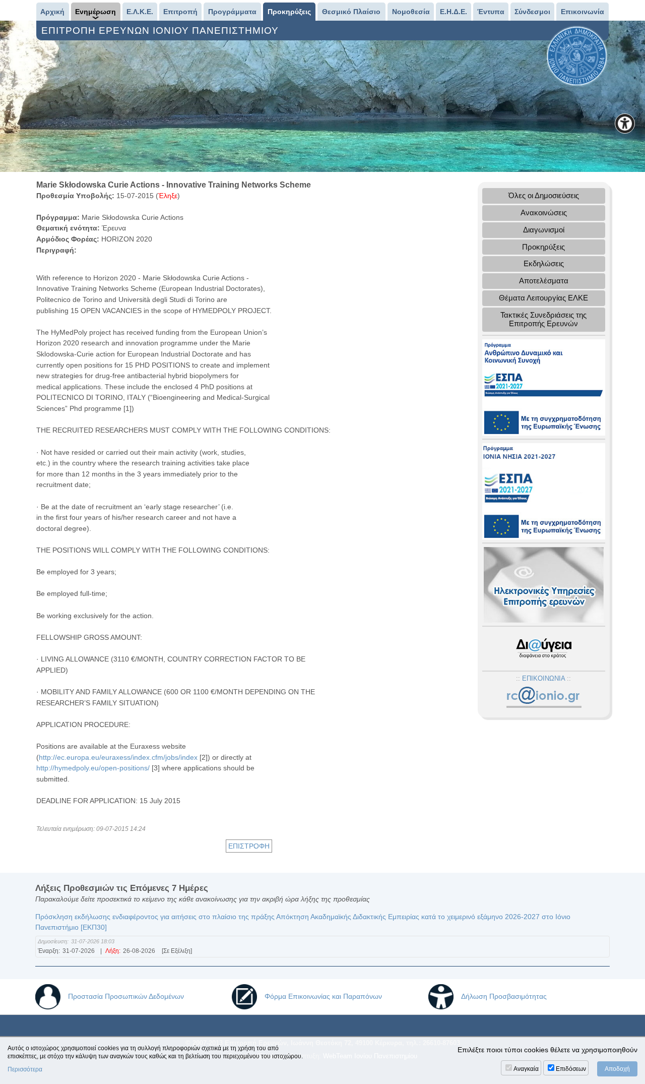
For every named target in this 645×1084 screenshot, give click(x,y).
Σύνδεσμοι (532, 12)
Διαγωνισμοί (543, 229)
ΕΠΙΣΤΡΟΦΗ (249, 846)
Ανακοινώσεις (544, 212)
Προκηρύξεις (289, 12)
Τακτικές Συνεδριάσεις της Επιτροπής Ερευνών (543, 319)
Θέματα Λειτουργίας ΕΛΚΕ (543, 297)
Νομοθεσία (411, 12)
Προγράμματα (232, 12)
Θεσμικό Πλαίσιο (351, 12)
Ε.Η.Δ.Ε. (453, 12)
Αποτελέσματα (543, 280)
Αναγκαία (526, 1068)
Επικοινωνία (582, 12)
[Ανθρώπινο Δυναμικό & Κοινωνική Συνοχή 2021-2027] (543, 386)
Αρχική (52, 12)
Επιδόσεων (571, 1068)
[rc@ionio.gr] (543, 697)
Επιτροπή (180, 12)
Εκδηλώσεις (544, 263)
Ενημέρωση (95, 12)
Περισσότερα (25, 1069)
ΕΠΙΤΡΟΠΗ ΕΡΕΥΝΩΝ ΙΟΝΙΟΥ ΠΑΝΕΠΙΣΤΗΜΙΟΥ (161, 30)
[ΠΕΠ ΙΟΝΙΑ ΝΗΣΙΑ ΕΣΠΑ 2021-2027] (543, 490)
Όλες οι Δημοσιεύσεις (543, 195)
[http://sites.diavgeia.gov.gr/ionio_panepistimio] (543, 648)
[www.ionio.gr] (577, 55)
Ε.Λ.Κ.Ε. (139, 12)
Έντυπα (490, 12)
